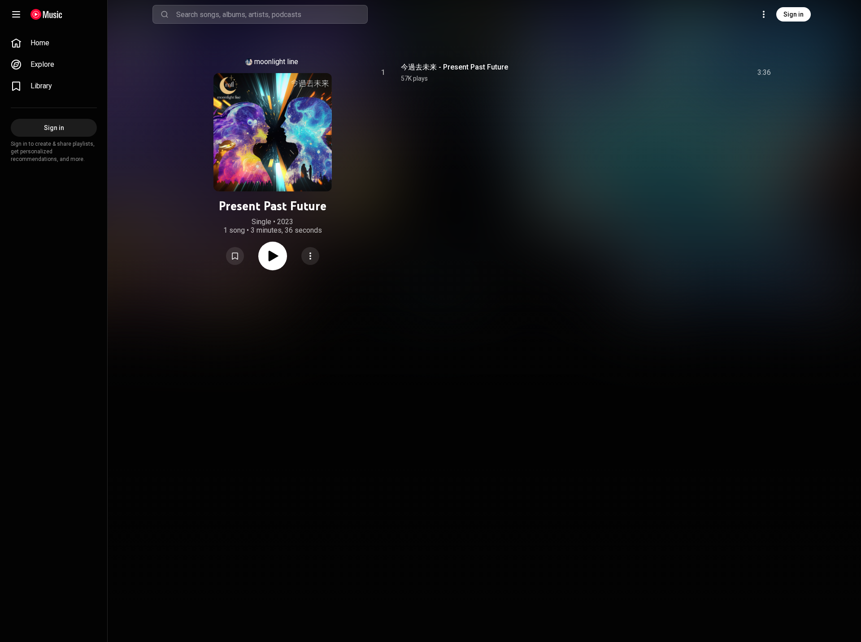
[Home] (46, 14)
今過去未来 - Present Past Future (454, 67)
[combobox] (271, 14)
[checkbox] (764, 72)
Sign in (793, 14)
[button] (235, 256)
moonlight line (276, 61)
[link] (54, 43)
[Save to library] (235, 256)
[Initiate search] (164, 14)
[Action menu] (310, 256)
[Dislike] (711, 73)
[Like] (692, 73)
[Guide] (16, 14)
